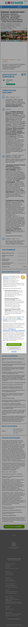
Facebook (5, 319)
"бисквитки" (6, 277)
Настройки (14, 351)
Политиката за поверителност (9, 329)
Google (19, 318)
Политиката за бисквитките (18, 330)
